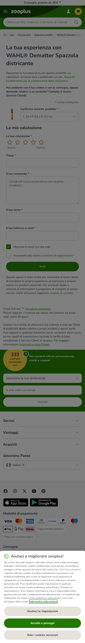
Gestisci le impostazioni (42, 611)
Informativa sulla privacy (43, 601)
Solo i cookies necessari (42, 635)
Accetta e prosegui (42, 623)
